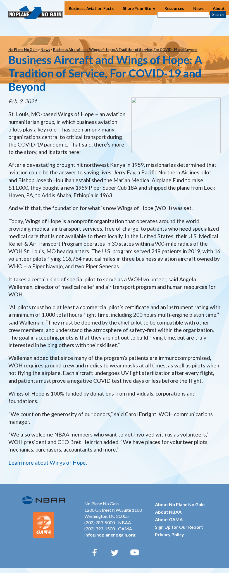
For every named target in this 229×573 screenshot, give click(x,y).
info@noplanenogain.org (109, 534)
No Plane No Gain (22, 49)
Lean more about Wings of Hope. (47, 462)
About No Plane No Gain (180, 504)
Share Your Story (139, 8)
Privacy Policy (169, 534)
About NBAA (168, 512)
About (219, 8)
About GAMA (169, 519)
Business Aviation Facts (91, 8)
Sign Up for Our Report (179, 527)
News (198, 8)
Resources (174, 8)
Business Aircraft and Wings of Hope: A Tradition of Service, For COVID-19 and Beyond (125, 49)
